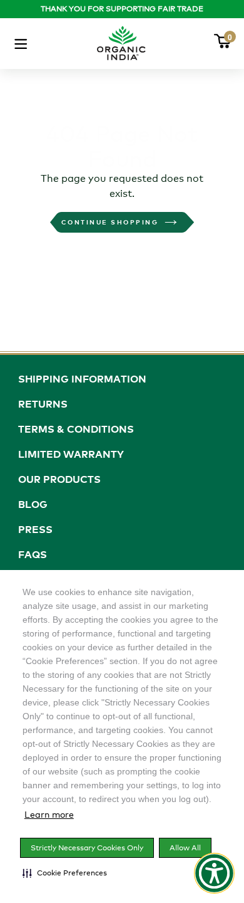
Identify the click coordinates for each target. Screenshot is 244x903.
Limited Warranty (71, 454)
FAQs (32, 554)
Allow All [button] (185, 847)
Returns (43, 404)
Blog (33, 504)
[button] (64, 873)
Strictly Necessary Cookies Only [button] (87, 847)
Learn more (49, 814)
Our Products (59, 479)
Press (35, 529)
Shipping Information (82, 378)
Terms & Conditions (76, 429)
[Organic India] (121, 40)
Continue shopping (110, 222)
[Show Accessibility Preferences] (214, 873)
